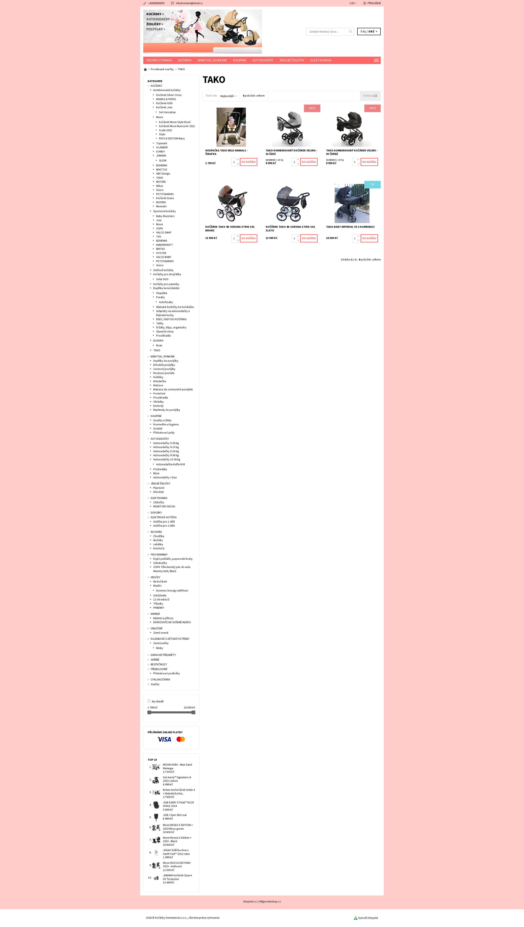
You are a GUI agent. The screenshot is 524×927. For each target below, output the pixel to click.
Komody (158, 406)
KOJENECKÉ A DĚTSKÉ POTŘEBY (170, 639)
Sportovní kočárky (164, 211)
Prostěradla (163, 336)
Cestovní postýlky (164, 369)
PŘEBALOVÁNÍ (159, 669)
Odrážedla (159, 596)
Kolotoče (159, 548)
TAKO (159, 178)
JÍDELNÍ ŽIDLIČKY (291, 60)
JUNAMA (161, 156)
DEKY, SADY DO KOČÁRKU (171, 319)
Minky (159, 648)
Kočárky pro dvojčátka (167, 274)
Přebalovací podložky (166, 673)
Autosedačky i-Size (165, 477)
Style (162, 134)
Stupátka (161, 293)
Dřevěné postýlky (164, 365)
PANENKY (158, 608)
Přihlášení (374, 3)
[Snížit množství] (238, 164)
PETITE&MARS (165, 194)
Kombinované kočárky (167, 90)
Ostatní (157, 429)
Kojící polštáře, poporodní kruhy (173, 559)
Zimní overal (160, 633)
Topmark (161, 143)
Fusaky (160, 297)
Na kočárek (160, 582)
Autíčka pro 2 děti (164, 526)
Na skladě (158, 701)
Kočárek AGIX (164, 103)
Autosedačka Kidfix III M (170, 464)
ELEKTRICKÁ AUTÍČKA (164, 517)
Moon (159, 117)
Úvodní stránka (159, 60)
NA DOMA (156, 532)
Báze (156, 473)
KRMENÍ (155, 614)
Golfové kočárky (163, 270)
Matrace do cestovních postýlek (173, 389)
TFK (158, 237)
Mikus (159, 186)
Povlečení (159, 394)
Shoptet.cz (250, 901)
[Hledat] (351, 32)
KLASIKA (158, 341)
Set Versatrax (167, 112)
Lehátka (158, 544)
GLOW (162, 161)
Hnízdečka (159, 381)
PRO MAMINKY (159, 555)
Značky (155, 684)
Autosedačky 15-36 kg (166, 459)
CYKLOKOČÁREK (160, 680)
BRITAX (160, 249)
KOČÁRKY (185, 60)
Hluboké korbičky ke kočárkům (175, 307)
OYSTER (161, 253)
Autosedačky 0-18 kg (166, 451)
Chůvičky (158, 502)
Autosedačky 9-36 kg (166, 455)
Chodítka (158, 536)
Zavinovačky (161, 643)
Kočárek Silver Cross (169, 95)
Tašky (160, 323)
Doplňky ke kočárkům (166, 288)
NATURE (161, 182)
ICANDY (160, 152)
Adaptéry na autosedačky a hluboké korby (173, 313)
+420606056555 (156, 3)
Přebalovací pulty (164, 433)
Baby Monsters (165, 216)
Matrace (158, 385)
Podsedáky (160, 469)
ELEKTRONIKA (320, 60)
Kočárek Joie (164, 107)
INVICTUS (161, 170)
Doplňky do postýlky (165, 361)
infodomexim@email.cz (189, 3)
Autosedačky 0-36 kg (166, 443)
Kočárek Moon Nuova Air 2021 (177, 126)
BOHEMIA (161, 165)
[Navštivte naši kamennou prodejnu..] (145, 69)
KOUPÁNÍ (239, 60)
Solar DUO (162, 279)
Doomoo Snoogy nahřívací (172, 591)
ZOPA (159, 228)
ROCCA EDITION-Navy (172, 138)
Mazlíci (157, 586)
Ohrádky (158, 402)
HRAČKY (155, 577)
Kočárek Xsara (165, 198)
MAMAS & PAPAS (166, 99)
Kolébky (158, 377)
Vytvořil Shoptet (368, 918)
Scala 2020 (165, 130)
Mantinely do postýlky (166, 410)
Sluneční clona (165, 332)
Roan (159, 346)
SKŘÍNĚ (155, 660)
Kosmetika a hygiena (166, 424)
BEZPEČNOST (159, 664)
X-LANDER (162, 147)
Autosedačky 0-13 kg (166, 447)
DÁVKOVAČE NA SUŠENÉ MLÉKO (172, 622)
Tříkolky (158, 604)
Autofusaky (166, 302)
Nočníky (158, 540)
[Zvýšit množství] (238, 160)
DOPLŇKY (156, 513)
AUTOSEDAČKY (262, 60)
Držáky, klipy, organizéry (171, 328)
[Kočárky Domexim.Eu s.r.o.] (202, 31)
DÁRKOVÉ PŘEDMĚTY (163, 655)
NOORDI (161, 202)
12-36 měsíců (161, 600)
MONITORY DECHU (164, 507)
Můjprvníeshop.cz (270, 901)
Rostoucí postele (163, 373)
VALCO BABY (163, 257)
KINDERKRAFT (164, 245)
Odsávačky (160, 563)
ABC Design (163, 174)
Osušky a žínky (162, 420)
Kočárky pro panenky (166, 284)
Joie (158, 220)
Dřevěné (158, 492)
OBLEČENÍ (156, 628)
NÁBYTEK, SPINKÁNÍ (212, 60)
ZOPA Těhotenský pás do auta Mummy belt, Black (171, 569)
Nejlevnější (227, 96)
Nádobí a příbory (163, 618)
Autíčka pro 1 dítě (164, 522)
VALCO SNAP (163, 233)
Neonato (161, 206)
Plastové (158, 488)
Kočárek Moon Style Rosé (175, 122)
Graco (160, 190)
